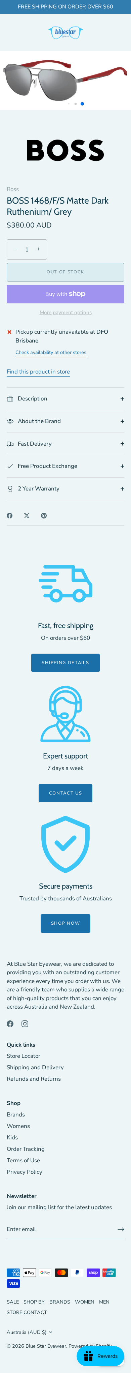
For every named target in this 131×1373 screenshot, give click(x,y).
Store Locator (23, 1056)
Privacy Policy (24, 1172)
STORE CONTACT (27, 1312)
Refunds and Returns (34, 1079)
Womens (18, 1126)
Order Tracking (26, 1149)
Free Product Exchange (46, 466)
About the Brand (38, 421)
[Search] (26, 33)
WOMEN (84, 1302)
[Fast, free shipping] (65, 584)
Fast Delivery (34, 444)
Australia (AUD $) (27, 1332)
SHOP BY (34, 1302)
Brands (16, 1114)
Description (31, 398)
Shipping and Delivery (35, 1067)
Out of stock (65, 272)
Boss (13, 189)
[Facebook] (10, 1023)
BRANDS (59, 1302)
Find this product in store (38, 372)
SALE (13, 1302)
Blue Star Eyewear (46, 1346)
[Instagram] (24, 1023)
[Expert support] (65, 714)
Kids (12, 1137)
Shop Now (65, 923)
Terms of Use (23, 1160)
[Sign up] (121, 1229)
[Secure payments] (65, 844)
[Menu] (10, 33)
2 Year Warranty (37, 489)
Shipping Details (65, 663)
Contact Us (65, 793)
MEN (104, 1302)
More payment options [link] (66, 312)
